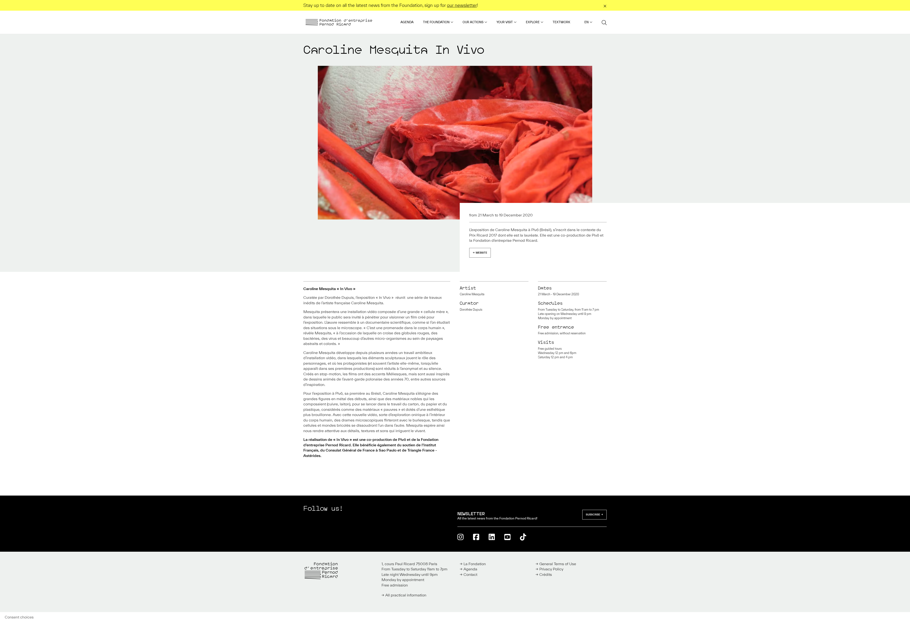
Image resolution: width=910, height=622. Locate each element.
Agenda (407, 22)
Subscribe (593, 514)
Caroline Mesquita (472, 294)
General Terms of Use (557, 564)
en (586, 22)
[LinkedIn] (492, 537)
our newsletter (462, 5)
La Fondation (475, 564)
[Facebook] (476, 537)
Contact (470, 574)
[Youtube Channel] (507, 537)
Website (481, 252)
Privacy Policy (551, 569)
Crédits (545, 574)
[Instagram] (460, 537)
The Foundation (436, 22)
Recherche (604, 22)
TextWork (561, 22)
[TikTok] (523, 537)
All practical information (405, 595)
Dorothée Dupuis (471, 309)
